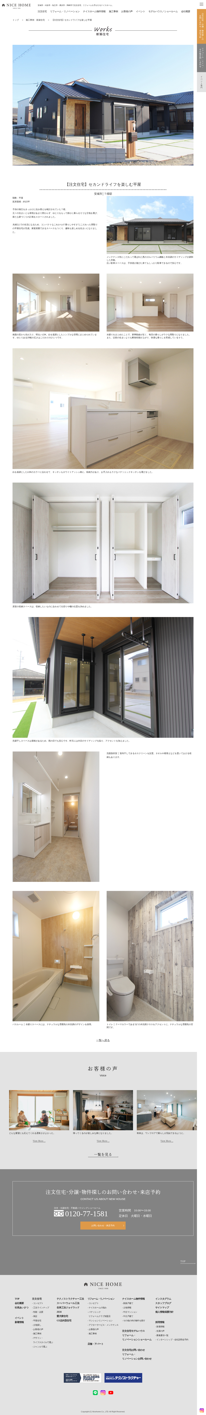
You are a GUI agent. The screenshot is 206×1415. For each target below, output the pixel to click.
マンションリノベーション (101, 1320)
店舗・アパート (95, 1344)
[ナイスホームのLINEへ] (95, 1392)
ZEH (59, 1312)
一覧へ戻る (103, 1040)
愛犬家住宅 (62, 1316)
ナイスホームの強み (97, 1308)
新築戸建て (128, 1303)
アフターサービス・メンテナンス (103, 1325)
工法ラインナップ (41, 1308)
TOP (17, 1298)
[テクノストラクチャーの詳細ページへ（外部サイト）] (123, 1378)
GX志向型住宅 (64, 1320)
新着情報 (19, 1322)
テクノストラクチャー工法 (70, 1298)
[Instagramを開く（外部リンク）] (201, 1410)
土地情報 (127, 1308)
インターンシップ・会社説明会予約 (172, 1339)
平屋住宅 (37, 1320)
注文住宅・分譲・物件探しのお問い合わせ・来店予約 (201, 26)
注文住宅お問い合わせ (133, 1350)
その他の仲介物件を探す (134, 1320)
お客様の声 (38, 1329)
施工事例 (37, 1333)
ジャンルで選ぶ (40, 1347)
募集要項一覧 (162, 1335)
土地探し (37, 1325)
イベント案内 (201, 82)
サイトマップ (162, 1307)
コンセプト (38, 1303)
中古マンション (130, 1312)
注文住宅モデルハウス (133, 1331)
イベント (140, 11)
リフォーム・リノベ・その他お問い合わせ (201, 58)
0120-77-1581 (86, 1213)
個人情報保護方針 (164, 1312)
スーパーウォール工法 (68, 1303)
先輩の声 (160, 1331)
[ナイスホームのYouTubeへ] (110, 1392)
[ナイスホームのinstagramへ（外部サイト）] (103, 1392)
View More (38, 1141)
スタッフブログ (163, 1303)
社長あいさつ (21, 1307)
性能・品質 (38, 1312)
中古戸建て (128, 1316)
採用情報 (159, 1322)
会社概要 (185, 11)
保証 (35, 1316)
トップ (16, 20)
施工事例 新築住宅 (35, 20)
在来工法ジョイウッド (68, 1307)
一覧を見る (103, 1154)
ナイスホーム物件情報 (94, 11)
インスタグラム (163, 1298)
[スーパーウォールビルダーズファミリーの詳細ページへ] (82, 1378)
